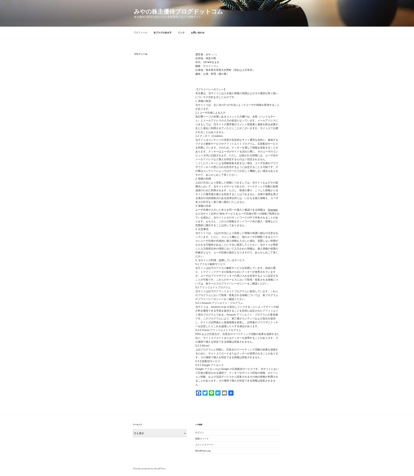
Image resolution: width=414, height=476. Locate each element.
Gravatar (273, 209)
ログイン (199, 432)
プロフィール (140, 32)
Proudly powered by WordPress (149, 468)
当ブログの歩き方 (162, 32)
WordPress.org (203, 450)
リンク (181, 32)
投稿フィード (202, 438)
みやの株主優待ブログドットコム (178, 11)
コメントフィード (204, 444)
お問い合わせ (198, 32)
